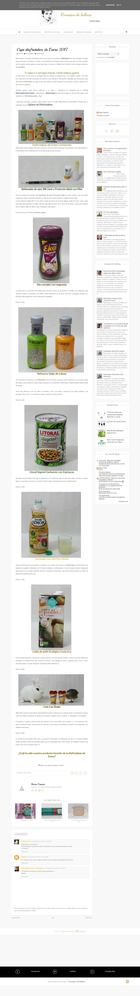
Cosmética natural (52, 32)
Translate (111, 57)
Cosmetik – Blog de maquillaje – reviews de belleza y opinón (110, 461)
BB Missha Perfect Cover (108, 493)
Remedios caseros (83, 32)
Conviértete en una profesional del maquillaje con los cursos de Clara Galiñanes (115, 326)
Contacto (99, 32)
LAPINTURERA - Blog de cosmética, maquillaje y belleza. (112, 479)
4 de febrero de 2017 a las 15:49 (41, 841)
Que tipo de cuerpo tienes (116, 421)
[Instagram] (117, 131)
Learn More (110, 5)
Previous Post (16, 917)
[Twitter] (112, 131)
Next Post (89, 917)
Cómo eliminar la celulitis (112, 172)
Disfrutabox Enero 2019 (26, 820)
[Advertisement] (114, 78)
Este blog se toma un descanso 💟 (111, 481)
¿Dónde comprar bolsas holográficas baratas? (112, 498)
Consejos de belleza (32, 32)
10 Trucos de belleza (110, 212)
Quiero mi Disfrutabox (40, 105)
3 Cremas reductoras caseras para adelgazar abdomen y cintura (115, 414)
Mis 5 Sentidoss (104, 491)
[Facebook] (106, 131)
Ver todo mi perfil (103, 116)
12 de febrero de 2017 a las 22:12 (54, 868)
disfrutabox (65, 58)
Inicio (53, 917)
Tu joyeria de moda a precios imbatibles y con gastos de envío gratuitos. (110, 485)
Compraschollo (104, 495)
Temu (101, 470)
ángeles (24, 857)
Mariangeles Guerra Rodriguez (32, 868)
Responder (24, 851)
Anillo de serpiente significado (109, 489)
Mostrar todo (123, 501)
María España (38, 784)
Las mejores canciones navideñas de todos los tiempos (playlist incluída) (112, 475)
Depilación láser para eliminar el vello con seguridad (112, 464)
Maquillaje (68, 32)
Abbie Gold (103, 468)
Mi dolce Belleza (104, 472)
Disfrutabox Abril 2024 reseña (113, 351)
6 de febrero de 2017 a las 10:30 (38, 857)
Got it (119, 5)
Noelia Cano (25, 841)
